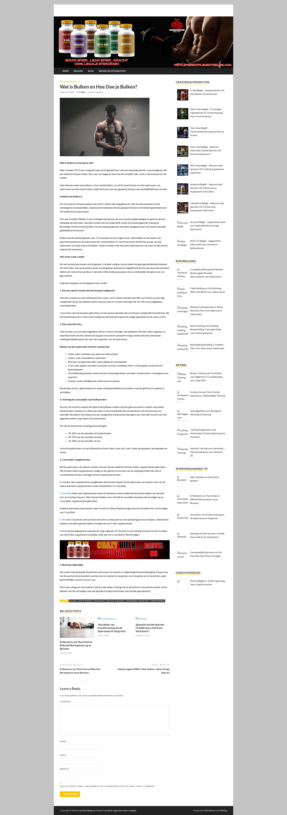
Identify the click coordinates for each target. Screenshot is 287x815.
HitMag (223, 810)
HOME (65, 71)
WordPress (210, 810)
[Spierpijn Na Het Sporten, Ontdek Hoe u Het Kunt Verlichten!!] (141, 619)
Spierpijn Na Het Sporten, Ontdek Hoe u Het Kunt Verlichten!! (150, 628)
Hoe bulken (99, 601)
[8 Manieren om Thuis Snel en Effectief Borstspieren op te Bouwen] (77, 628)
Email (64, 755)
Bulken (73, 601)
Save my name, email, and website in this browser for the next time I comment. (107, 786)
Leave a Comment (95, 92)
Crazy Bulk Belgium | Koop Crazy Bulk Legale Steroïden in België (106, 810)
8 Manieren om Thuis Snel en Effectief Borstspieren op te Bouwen (76, 645)
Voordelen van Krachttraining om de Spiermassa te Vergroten (112, 628)
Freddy (82, 92)
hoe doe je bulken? (115, 601)
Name (64, 741)
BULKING (78, 71)
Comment (66, 701)
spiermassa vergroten (137, 601)
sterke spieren (157, 601)
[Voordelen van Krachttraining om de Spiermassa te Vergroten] (106, 619)
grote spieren (85, 601)
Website (64, 769)
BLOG (91, 71)
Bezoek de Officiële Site (112, 71)
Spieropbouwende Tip (69, 82)
